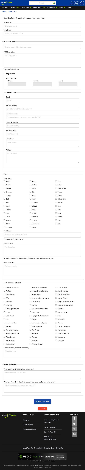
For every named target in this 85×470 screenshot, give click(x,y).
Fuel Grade (7, 231)
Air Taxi (8, 291)
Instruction (61, 319)
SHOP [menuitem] (61, 8)
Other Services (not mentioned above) (16, 348)
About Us (30, 448)
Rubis (59, 210)
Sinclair (34, 213)
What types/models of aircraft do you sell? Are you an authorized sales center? (29, 382)
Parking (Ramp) (37, 326)
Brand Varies (62, 188)
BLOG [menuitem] (69, 8)
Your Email (7, 30)
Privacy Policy (38, 448)
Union (59, 224)
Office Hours (10, 139)
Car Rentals (36, 302)
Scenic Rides (10, 340)
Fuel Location (8, 243)
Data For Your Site (50, 432)
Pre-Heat (35, 333)
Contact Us (59, 448)
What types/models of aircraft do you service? (19, 369)
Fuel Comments (9, 262)
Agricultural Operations (39, 287)
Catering (9, 305)
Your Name (7, 22)
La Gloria (35, 202)
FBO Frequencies (12, 114)
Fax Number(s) (11, 130)
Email (8, 97)
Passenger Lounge (12, 330)
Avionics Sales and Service (40, 298)
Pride (33, 210)
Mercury (60, 202)
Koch (7, 202)
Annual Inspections (64, 294)
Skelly (59, 213)
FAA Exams (35, 312)
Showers (35, 340)
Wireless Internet (37, 344)
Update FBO (12, 11)
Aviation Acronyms (50, 427)
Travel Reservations (29, 429)
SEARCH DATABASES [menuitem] (9, 8)
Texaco (34, 220)
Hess (33, 199)
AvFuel (60, 185)
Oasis (59, 206)
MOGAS (34, 206)
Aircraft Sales (36, 294)
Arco (59, 181)
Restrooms (61, 337)
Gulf (7, 199)
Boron (34, 188)
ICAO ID (35, 81)
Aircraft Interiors (63, 291)
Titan (59, 220)
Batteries (9, 302)
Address (8, 150)
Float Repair (10, 316)
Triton (8, 224)
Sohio (8, 217)
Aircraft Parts (10, 294)
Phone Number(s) (12, 122)
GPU (7, 319)
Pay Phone (35, 330)
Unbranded (35, 224)
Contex (8, 195)
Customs (60, 309)
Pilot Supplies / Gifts (12, 333)
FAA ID (61, 81)
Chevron (9, 192)
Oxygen (60, 323)
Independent (62, 199)
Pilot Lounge (62, 330)
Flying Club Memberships (40, 316)
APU (7, 298)
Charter (34, 305)
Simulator (61, 340)
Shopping (26, 420)
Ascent (8, 185)
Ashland (34, 185)
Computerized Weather (65, 305)
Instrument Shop (11, 323)
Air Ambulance (62, 287)
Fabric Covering (63, 312)
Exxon (60, 195)
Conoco (60, 192)
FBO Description (9, 52)
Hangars (34, 319)
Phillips (8, 210)
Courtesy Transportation (40, 309)
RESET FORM (42, 408)
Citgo (33, 192)
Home (4, 11)
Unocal (34, 227)
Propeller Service (63, 333)
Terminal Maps (28, 425)
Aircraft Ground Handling (40, 291)
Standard (35, 217)
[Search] (54, 3)
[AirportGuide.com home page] (6, 3)
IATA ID (10, 81)
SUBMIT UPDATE (42, 401)
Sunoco (60, 217)
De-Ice (8, 312)
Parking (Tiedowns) (64, 326)
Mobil (8, 206)
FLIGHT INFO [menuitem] (25, 8)
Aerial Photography (12, 287)
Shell (7, 213)
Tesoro (8, 220)
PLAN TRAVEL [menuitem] (38, 8)
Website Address (11, 105)
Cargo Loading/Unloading (66, 302)
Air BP (8, 181)
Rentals (34, 337)
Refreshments (10, 337)
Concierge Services (12, 309)
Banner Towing (62, 298)
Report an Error (49, 448)
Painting (8, 326)
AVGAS (8, 188)
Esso (33, 195)
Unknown (9, 227)
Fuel (59, 316)
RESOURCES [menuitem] (51, 8)
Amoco (34, 181)
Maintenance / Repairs (39, 323)
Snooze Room (10, 344)
